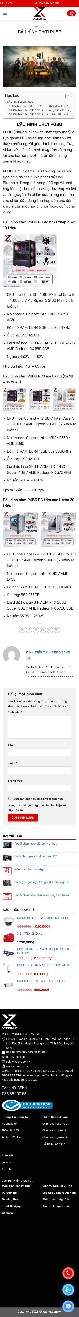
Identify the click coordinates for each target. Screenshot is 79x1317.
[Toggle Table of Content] (67, 96)
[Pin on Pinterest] (50, 630)
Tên (11, 745)
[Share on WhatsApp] (22, 630)
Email (12, 763)
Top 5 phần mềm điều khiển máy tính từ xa (41, 895)
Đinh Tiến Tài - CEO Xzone (48, 652)
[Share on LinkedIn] (57, 630)
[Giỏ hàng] (71, 13)
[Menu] (5, 13)
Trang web (15, 780)
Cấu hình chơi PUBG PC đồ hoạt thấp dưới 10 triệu (40, 106)
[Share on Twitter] (36, 630)
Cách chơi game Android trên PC (35, 856)
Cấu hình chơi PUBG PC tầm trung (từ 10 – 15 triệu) (42, 110)
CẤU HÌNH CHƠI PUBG (20, 101)
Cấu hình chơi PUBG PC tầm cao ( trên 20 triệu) (40, 114)
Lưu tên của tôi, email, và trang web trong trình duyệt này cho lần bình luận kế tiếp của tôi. (37, 804)
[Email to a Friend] (43, 630)
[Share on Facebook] (29, 630)
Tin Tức (39, 26)
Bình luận (15, 712)
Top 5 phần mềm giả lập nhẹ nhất (35, 844)
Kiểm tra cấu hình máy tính (31, 869)
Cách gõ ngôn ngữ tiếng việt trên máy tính (42, 882)
